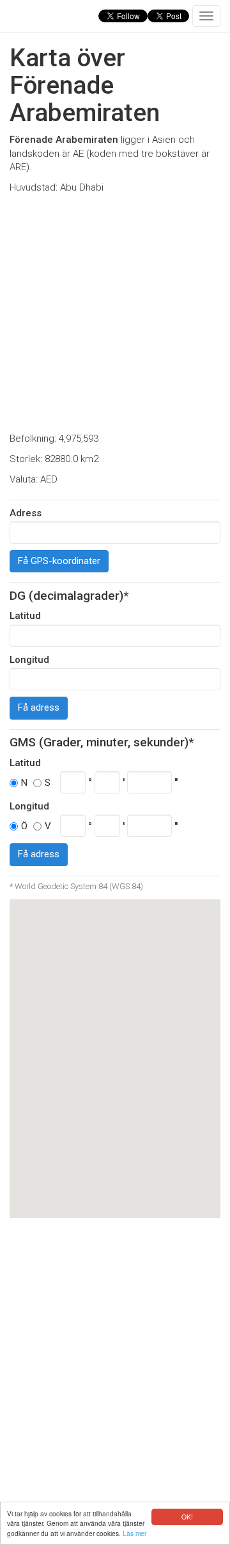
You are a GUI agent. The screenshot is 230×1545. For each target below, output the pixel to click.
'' (176, 782)
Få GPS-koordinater (59, 561)
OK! (187, 1516)
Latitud (25, 615)
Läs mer (134, 1533)
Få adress (38, 707)
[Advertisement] (115, 313)
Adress (26, 513)
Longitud (29, 659)
